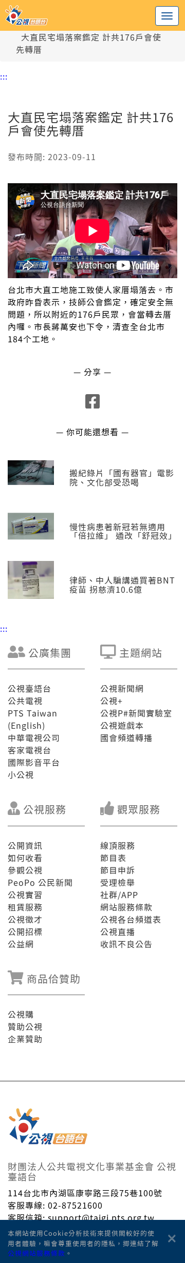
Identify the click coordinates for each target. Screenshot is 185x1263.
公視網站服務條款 (36, 1253)
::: (4, 76)
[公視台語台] (92, 15)
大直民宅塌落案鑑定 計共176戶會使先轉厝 (88, 43)
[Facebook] (92, 404)
